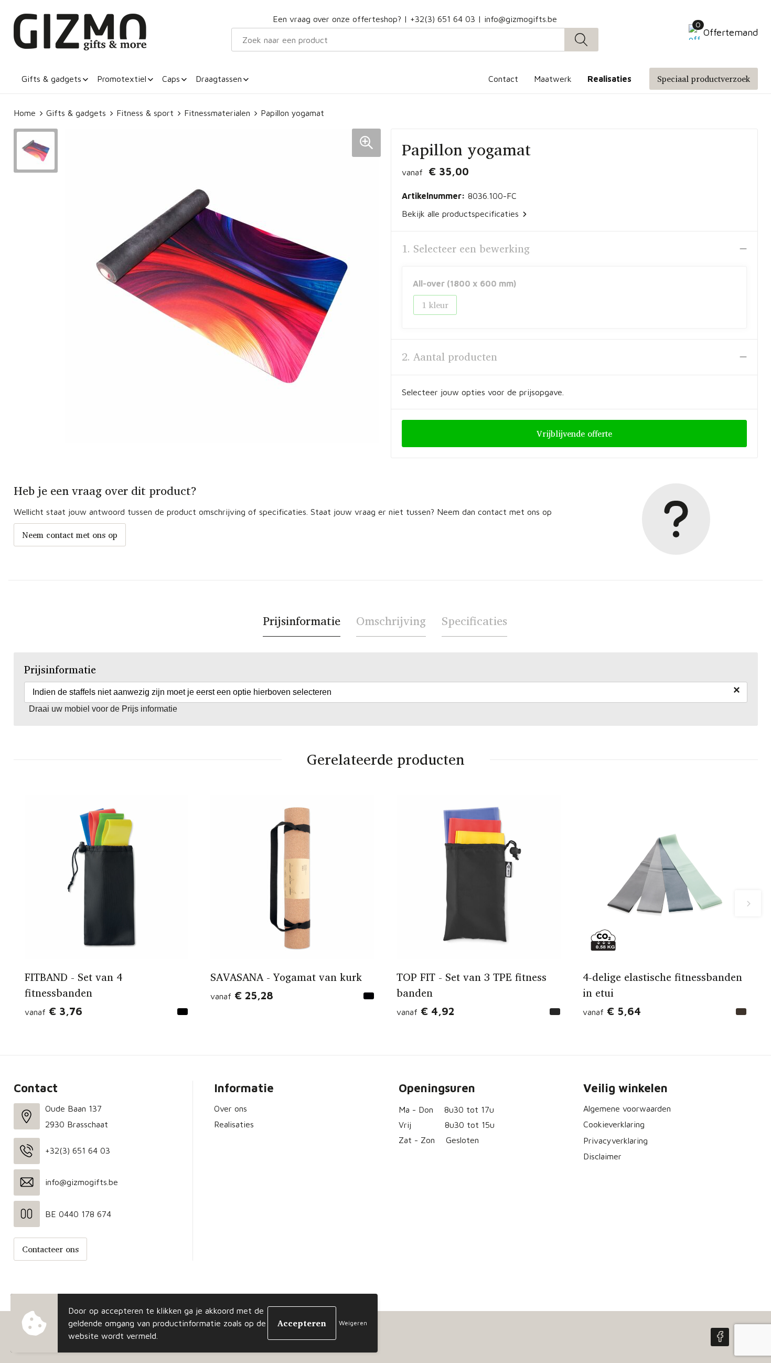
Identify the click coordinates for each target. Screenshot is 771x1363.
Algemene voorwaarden (627, 1108)
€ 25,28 (241, 995)
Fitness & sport (145, 113)
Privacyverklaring (615, 1140)
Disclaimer (602, 1156)
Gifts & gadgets (76, 113)
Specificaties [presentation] (474, 620)
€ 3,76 (53, 1011)
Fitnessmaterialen (217, 113)
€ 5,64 (612, 1011)
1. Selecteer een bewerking (466, 249)
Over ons (230, 1108)
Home (25, 113)
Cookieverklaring (614, 1124)
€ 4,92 (425, 1011)
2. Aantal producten (449, 357)
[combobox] (398, 39)
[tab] (301, 621)
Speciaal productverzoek (703, 79)
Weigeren (353, 1323)
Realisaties (234, 1124)
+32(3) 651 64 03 (442, 19)
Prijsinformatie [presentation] (301, 620)
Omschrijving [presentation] (391, 620)
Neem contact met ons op (69, 535)
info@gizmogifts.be (520, 19)
